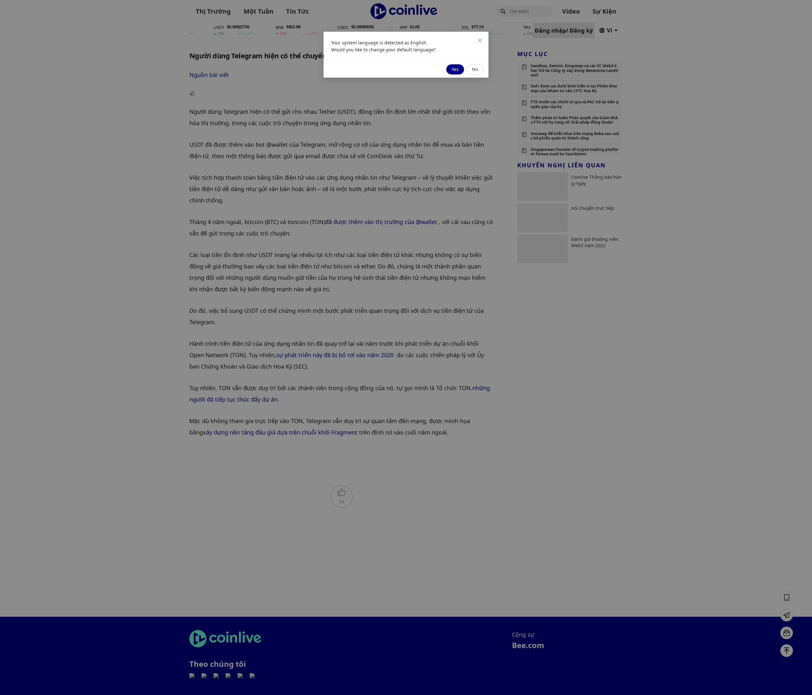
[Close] (479, 40)
